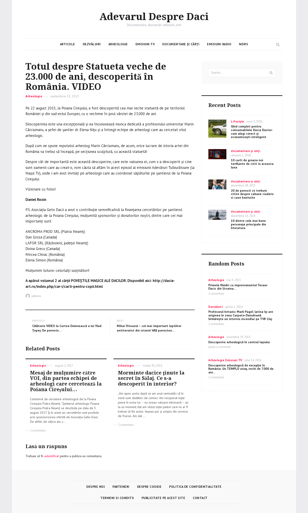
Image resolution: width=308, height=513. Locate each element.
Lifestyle (237, 121)
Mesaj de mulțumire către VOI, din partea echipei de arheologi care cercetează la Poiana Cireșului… (66, 381)
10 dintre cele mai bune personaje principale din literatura (248, 224)
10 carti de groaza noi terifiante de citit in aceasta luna (252, 163)
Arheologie (118, 44)
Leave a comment (219, 347)
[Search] (271, 72)
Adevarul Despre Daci (154, 17)
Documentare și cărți (180, 44)
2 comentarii (38, 430)
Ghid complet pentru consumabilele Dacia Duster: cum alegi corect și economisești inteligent (252, 131)
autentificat (51, 456)
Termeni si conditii (117, 498)
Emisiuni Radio (219, 44)
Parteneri (121, 487)
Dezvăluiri (92, 44)
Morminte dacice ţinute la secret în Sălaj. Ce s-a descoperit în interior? (151, 378)
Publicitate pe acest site (163, 498)
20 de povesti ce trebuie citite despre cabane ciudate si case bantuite (252, 194)
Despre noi (95, 487)
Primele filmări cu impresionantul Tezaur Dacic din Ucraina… (237, 287)
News (243, 44)
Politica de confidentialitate (195, 487)
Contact (200, 498)
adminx (36, 296)
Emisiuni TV (145, 44)
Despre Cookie (149, 487)
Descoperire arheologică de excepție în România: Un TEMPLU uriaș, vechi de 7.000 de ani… (241, 369)
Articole (67, 44)
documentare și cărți (245, 151)
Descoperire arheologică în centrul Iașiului (239, 342)
